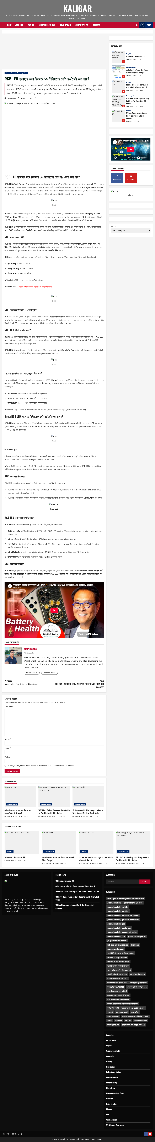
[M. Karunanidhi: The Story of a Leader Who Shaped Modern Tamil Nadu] (88, 796)
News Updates (65, 25)
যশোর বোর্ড (128, 1020)
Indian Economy (112, 1077)
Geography (110, 1056)
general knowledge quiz (116, 923)
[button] (3, 25)
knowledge (135, 944)
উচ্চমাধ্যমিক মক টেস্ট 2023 (115, 986)
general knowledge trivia (137, 936)
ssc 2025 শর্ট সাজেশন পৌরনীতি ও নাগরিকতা (120, 953)
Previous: (21, 682)
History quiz (110, 1066)
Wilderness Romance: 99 (118, 57)
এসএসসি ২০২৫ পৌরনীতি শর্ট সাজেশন (118, 995)
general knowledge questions (118, 911)
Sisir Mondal (11, 98)
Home (9, 25)
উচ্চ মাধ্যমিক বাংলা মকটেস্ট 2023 (117, 982)
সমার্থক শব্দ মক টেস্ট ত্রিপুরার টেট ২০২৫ (133, 1024)
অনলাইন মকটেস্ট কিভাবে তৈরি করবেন (118, 965)
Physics (109, 1109)
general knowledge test (116, 936)
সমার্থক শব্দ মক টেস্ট (113, 1024)
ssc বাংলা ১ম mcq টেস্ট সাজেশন (117, 957)
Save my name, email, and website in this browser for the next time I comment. (40, 765)
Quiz (107, 1114)
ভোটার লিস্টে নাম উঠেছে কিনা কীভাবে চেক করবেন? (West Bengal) (18, 812)
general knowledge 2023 (133, 902)
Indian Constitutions (113, 1072)
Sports (6, 1134)
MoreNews (85, 1139)
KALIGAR (77, 8)
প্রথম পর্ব (110, 1012)
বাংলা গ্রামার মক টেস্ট (122, 1012)
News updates (111, 1103)
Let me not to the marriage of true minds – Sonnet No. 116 (118, 86)
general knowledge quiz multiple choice (122, 932)
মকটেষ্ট (146, 1016)
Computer (110, 1035)
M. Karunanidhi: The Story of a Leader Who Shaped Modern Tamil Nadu (88, 812)
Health (13, 1134)
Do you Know (10, 73)
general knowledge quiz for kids (119, 928)
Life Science (110, 1088)
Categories (114, 227)
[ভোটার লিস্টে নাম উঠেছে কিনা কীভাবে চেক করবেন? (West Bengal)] (20, 796)
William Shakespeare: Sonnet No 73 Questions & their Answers (118, 116)
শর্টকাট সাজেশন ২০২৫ (140, 1020)
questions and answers (115, 949)
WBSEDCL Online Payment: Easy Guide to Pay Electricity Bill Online (54, 812)
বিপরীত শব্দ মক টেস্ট (113, 1016)
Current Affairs (81, 25)
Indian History (111, 1082)
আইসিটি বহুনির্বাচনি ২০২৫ (137, 974)
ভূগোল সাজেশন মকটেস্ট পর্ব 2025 (132, 1016)
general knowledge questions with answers (123, 919)
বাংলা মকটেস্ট (135, 1012)
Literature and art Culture (115, 1093)
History (109, 1061)
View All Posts (49, 672)
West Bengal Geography (115, 1125)
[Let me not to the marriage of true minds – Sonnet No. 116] (96, 842)
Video (149, 25)
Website (8, 757)
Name (8, 739)
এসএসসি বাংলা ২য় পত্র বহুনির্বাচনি (117, 991)
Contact (96, 25)
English (31, 25)
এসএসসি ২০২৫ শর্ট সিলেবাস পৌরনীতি (118, 999)
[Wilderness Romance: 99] (22, 842)
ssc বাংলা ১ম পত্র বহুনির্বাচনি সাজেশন (118, 961)
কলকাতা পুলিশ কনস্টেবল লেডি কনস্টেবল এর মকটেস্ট (122, 1003)
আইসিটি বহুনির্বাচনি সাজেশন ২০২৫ (117, 974)
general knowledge (114, 902)
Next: (79, 684)
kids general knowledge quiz (117, 944)
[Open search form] (137, 25)
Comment (10, 706)
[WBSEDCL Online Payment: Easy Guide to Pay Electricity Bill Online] (54, 796)
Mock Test (19, 25)
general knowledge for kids (117, 907)
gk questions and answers (117, 940)
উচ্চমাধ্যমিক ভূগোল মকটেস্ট (138, 982)
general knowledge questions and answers (123, 915)
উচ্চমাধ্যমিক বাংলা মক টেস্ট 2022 (117, 978)
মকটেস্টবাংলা (118, 1020)
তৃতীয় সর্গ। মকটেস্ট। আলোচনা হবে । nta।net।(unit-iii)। (126, 1007)
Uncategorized (22, 73)
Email (8, 748)
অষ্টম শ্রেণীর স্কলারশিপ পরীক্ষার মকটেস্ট (119, 970)
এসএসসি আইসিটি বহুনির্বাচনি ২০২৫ (137, 986)
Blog (20, 1134)
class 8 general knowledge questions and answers (125, 898)
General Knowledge (113, 1050)
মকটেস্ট (109, 1020)
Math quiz (109, 1098)
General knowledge (47, 25)
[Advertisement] (54, 53)
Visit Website (31, 672)
